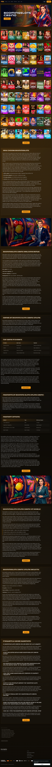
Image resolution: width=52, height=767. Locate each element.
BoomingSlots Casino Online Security (7, 735)
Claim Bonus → (26, 211)
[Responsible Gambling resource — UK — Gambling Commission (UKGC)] (3, 761)
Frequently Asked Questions (6, 737)
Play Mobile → (26, 560)
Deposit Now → (26, 470)
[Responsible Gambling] (17, 761)
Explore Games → (26, 387)
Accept (42, 764)
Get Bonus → (26, 308)
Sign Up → (26, 632)
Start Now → (26, 720)
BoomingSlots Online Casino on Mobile (7, 734)
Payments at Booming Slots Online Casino (8, 733)
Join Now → (7, 18)
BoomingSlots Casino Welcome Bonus (7, 730)
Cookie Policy (36, 762)
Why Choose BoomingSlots (5, 729)
